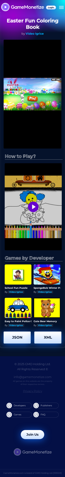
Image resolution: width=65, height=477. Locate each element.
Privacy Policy (32, 391)
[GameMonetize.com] (22, 7)
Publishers (46, 405)
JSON (17, 337)
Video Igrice (35, 33)
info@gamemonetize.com (32, 377)
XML (48, 337)
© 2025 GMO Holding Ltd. (32, 364)
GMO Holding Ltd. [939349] (48, 473)
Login (51, 7)
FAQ (43, 414)
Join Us (32, 435)
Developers (20, 405)
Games (17, 414)
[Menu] (61, 7)
